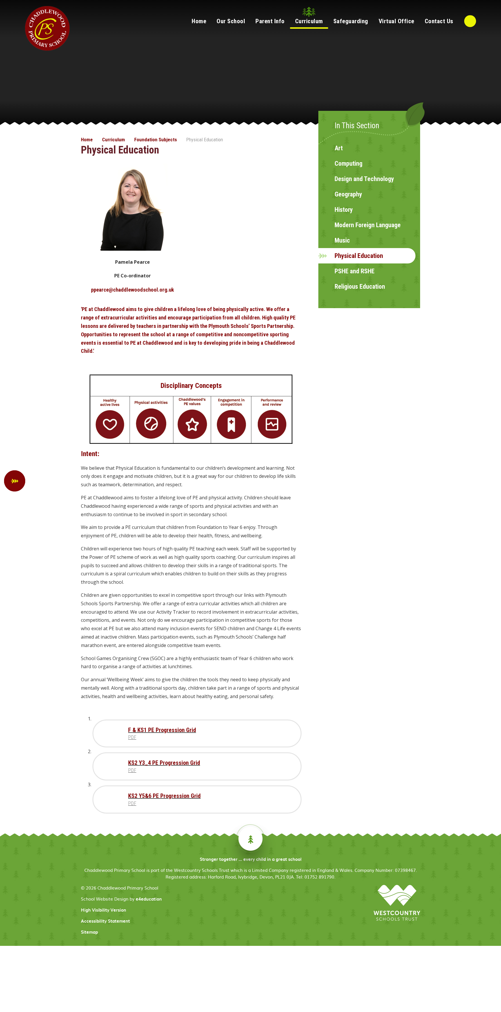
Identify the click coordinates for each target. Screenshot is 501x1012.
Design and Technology (364, 178)
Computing (348, 163)
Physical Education (204, 139)
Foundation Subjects (155, 139)
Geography (348, 194)
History (344, 209)
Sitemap (89, 932)
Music (342, 240)
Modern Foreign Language (368, 225)
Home (87, 139)
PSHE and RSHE (355, 271)
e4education (149, 899)
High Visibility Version (103, 910)
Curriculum (113, 139)
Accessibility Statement (105, 921)
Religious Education (360, 286)
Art (339, 148)
